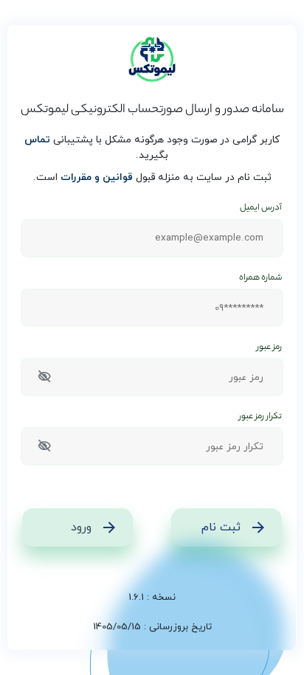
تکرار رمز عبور (260, 417)
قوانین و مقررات (97, 177)
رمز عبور (269, 348)
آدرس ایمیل (261, 208)
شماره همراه (260, 278)
